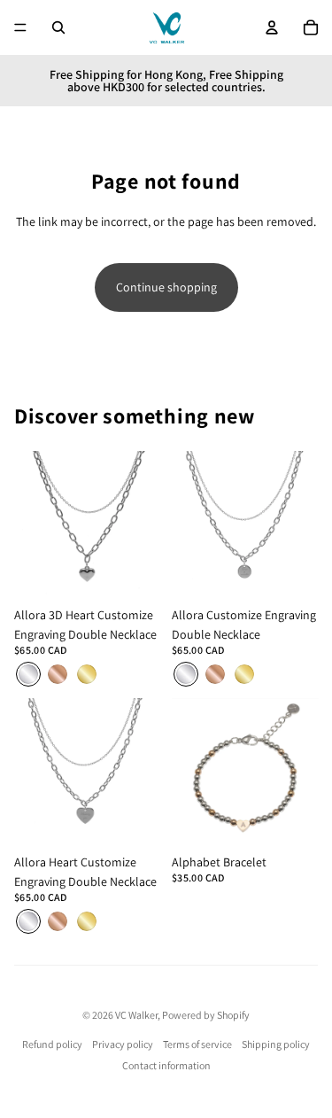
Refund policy (52, 1044)
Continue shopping (166, 287)
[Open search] (58, 27)
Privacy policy (122, 1044)
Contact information (166, 1065)
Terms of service (197, 1044)
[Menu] (20, 27)
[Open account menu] (271, 27)
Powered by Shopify (206, 1014)
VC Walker (136, 1014)
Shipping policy (276, 1044)
